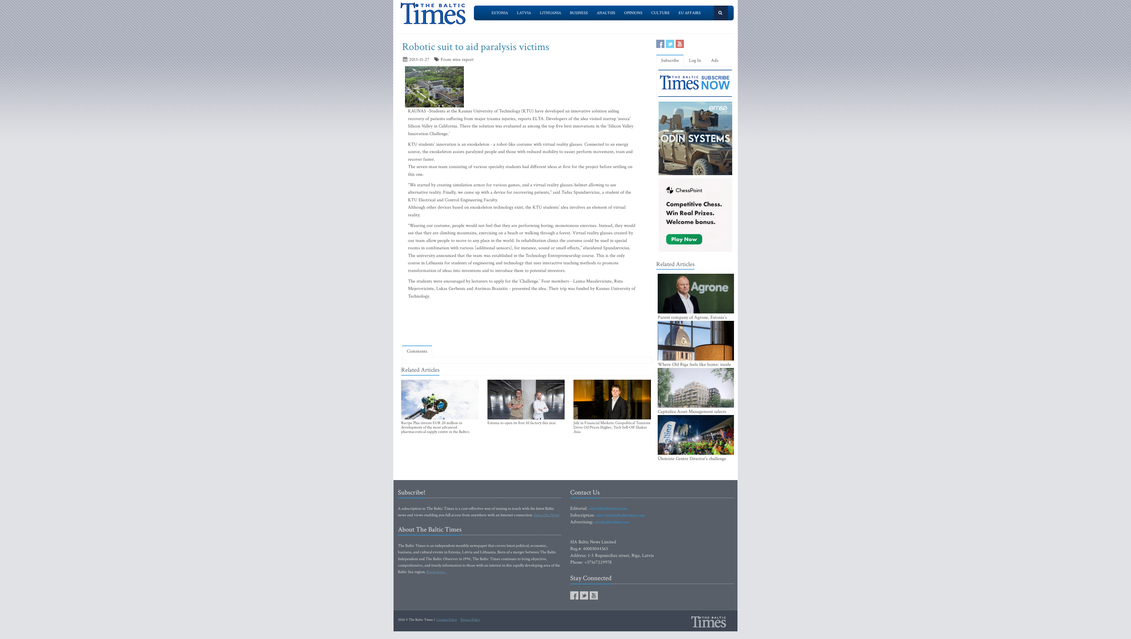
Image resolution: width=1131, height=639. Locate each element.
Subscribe (670, 60)
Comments (417, 351)
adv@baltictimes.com (611, 522)
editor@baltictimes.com (608, 508)
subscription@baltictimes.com (620, 515)
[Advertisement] (527, 324)
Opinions (633, 13)
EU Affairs (690, 13)
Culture (660, 13)
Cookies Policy (446, 620)
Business (579, 13)
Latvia (524, 13)
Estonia (500, 13)
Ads (714, 60)
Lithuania (550, 13)
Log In (695, 60)
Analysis (606, 13)
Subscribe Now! (547, 515)
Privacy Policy (470, 620)
